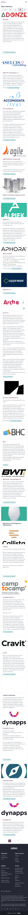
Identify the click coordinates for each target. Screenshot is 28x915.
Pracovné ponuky (19, 873)
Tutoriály (3, 855)
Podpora (3, 870)
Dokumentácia (4, 857)
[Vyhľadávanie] (10, 9)
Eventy (16, 875)
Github (16, 858)
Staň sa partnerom (5, 882)
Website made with (12, 913)
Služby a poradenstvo (16, 268)
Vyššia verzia (4, 872)
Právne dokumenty (19, 882)
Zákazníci (17, 880)
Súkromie (17, 884)
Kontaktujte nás (19, 871)
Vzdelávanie (4, 875)
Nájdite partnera (5, 880)
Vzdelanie (6, 464)
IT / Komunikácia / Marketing (9, 52)
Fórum (2, 859)
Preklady (17, 861)
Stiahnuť (17, 855)
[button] (26, 2)
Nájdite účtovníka (5, 878)
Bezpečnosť (18, 886)
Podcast (17, 877)
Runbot (16, 860)
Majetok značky (19, 869)
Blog (16, 878)
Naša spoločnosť (19, 868)
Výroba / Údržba (7, 759)
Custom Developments (6, 874)
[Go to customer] (14, 15)
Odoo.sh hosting (5, 868)
